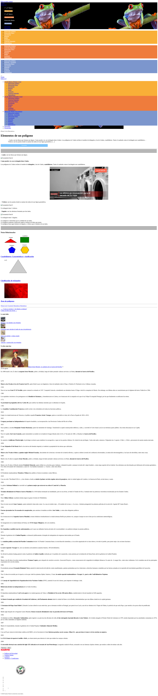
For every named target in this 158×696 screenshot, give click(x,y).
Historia (6, 36)
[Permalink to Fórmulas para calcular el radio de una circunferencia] (3, 327)
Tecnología (7, 34)
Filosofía (6, 67)
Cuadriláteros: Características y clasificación (17, 256)
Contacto (7, 657)
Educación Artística (10, 31)
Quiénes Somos (8, 655)
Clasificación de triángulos (10, 281)
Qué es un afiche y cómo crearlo (10, 336)
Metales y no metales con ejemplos (11, 322)
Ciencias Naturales (9, 41)
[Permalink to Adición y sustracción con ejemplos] (3, 341)
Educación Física (9, 33)
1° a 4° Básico (12, 82)
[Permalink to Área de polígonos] (16, 297)
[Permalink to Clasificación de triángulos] (18, 277)
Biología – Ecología (10, 62)
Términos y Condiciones (11, 658)
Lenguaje (7, 39)
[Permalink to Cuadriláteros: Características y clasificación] (18, 253)
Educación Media (13, 111)
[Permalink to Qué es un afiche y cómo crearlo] (3, 334)
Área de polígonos (7, 301)
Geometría (10, 305)
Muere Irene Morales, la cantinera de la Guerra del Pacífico (45, 367)
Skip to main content (7, 1)
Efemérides (7, 28)
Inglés (6, 38)
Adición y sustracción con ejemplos (11, 342)
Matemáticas (8, 43)
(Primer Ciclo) (4, 305)
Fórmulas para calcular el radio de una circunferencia (16, 329)
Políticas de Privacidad (10, 653)
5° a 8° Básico (13, 96)
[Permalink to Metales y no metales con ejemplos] (3, 321)
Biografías (7, 26)
